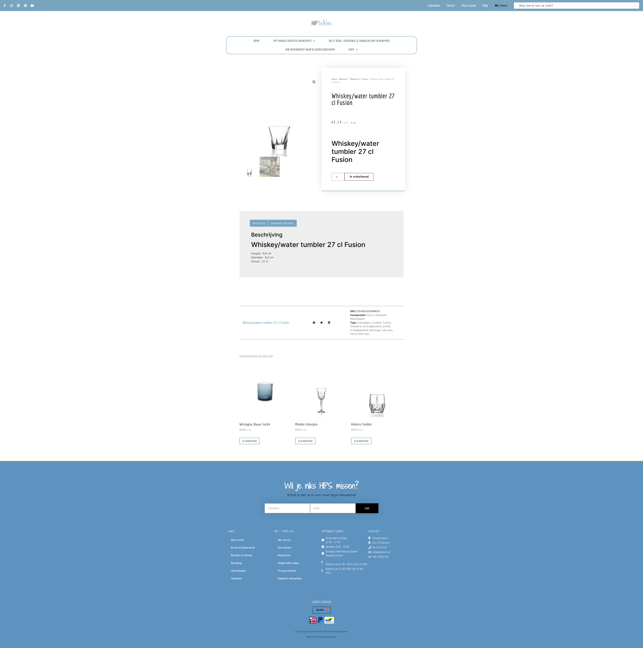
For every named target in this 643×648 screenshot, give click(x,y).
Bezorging (236, 562)
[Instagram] (12, 6)
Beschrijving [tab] (259, 223)
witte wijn (363, 333)
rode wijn (386, 330)
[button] (314, 82)
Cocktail (376, 322)
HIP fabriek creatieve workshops (292, 41)
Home (257, 41)
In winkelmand (359, 176)
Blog (485, 5)
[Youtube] (32, 6)
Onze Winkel (284, 547)
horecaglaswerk (372, 326)
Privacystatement (287, 570)
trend (353, 333)
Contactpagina (238, 570)
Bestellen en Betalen (242, 555)
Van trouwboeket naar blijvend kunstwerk (310, 49)
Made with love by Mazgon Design (321, 637)
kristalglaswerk (359, 330)
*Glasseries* (354, 79)
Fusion (365, 79)
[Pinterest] (25, 6)
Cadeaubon (434, 5)
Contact (451, 5)
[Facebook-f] (5, 6)
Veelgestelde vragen (288, 562)
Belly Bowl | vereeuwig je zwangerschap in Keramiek (359, 41)
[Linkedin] (18, 6)
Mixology (374, 330)
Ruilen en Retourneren (243, 547)
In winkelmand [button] (249, 440)
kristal (386, 326)
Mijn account (469, 5)
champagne (364, 322)
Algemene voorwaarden (290, 578)
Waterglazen (357, 318)
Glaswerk (343, 79)
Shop (351, 49)
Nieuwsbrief (284, 555)
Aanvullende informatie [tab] (282, 223)
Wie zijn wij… (285, 539)
